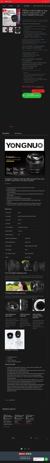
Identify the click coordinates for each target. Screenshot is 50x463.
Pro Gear (11, 5)
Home (4, 5)
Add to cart (39, 91)
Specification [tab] (18, 133)
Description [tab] (6, 133)
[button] (18, 10)
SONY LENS (26, 5)
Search (43, 1)
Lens (18, 5)
